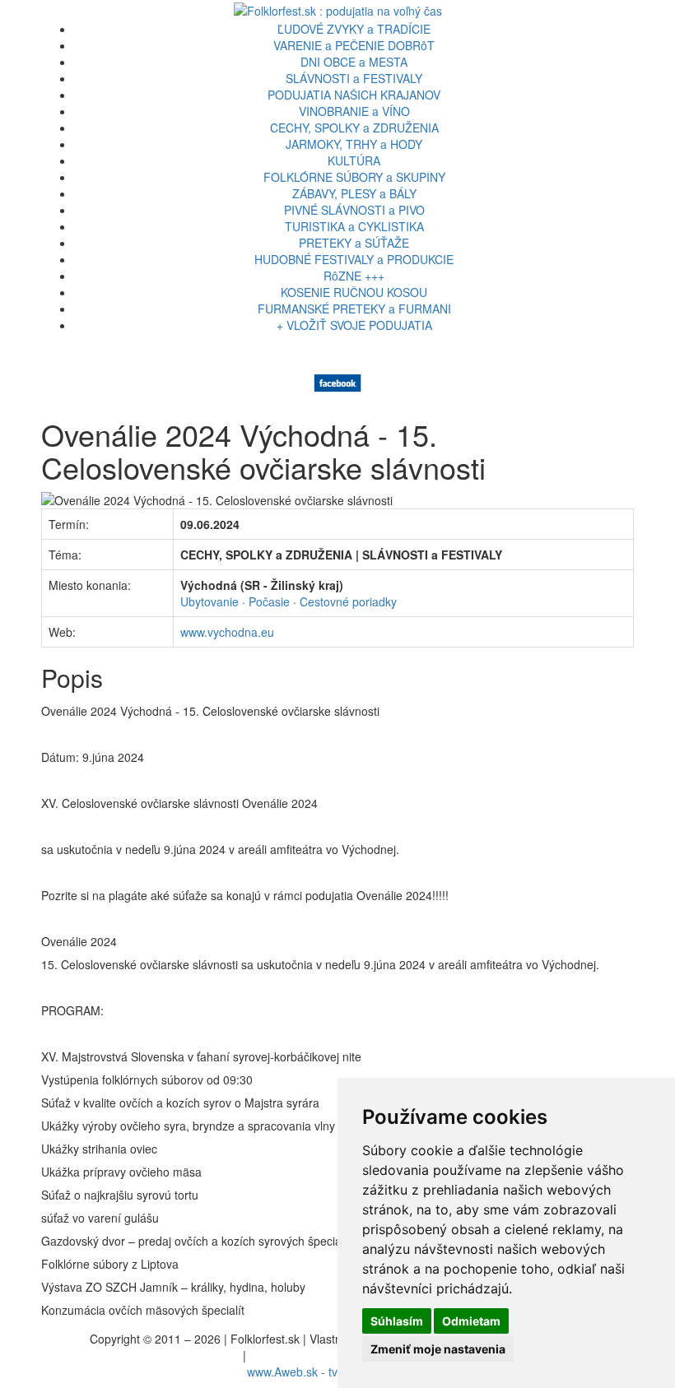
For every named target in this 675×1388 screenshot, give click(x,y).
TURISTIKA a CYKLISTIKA (354, 226)
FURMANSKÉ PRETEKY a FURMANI (354, 308)
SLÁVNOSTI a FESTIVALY (354, 78)
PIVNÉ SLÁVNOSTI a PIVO (354, 210)
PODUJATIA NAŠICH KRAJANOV (354, 94)
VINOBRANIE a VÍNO (354, 111)
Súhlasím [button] (396, 1321)
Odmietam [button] (471, 1321)
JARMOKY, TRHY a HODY (354, 144)
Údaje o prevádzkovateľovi (171, 1355)
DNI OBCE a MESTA (353, 61)
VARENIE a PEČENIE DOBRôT (354, 45)
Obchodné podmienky (306, 1355)
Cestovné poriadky (348, 601)
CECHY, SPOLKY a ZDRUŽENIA (354, 127)
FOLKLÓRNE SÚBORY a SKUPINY (354, 177)
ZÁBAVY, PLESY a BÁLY (354, 193)
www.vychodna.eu (227, 632)
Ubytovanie (209, 601)
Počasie (269, 601)
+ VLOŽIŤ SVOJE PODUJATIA (354, 325)
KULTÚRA (354, 160)
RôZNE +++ (354, 275)
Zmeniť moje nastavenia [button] (437, 1349)
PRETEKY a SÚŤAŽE (354, 242)
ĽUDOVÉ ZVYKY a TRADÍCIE (354, 29)
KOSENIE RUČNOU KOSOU (354, 292)
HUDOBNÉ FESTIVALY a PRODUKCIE (354, 259)
